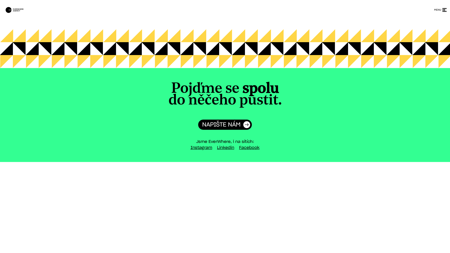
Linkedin (225, 148)
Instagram (201, 148)
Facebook (249, 148)
